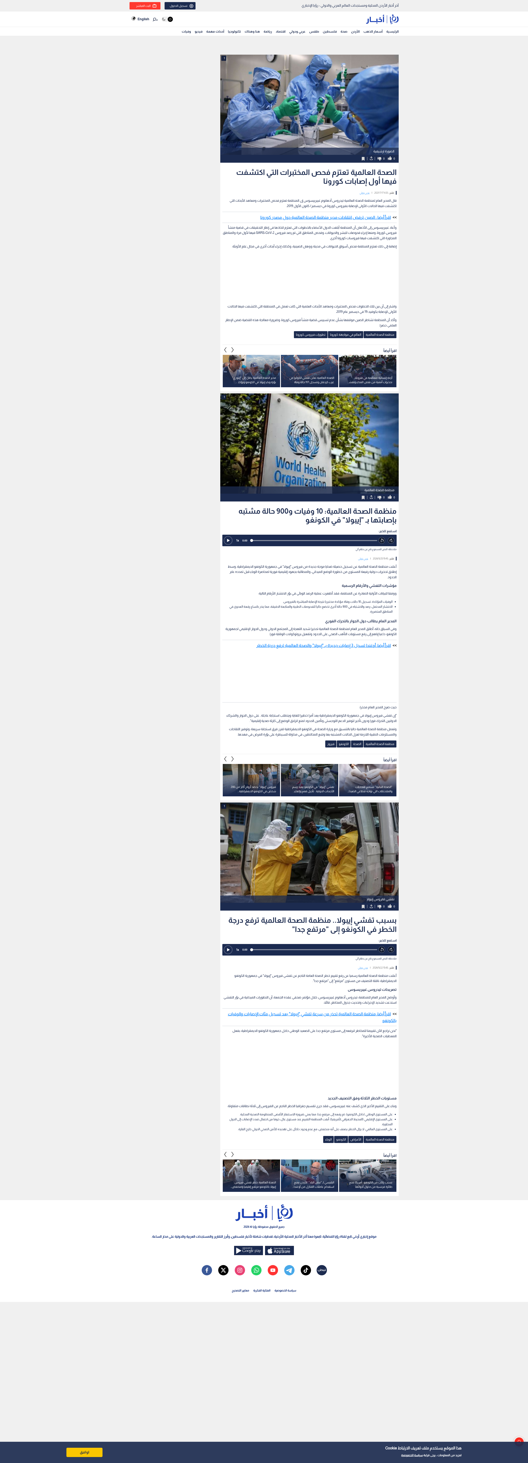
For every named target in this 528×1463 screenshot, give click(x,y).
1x (237, 540)
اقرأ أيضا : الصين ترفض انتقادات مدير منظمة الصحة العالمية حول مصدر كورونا (325, 217)
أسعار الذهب (373, 31)
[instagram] (240, 1270)
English (143, 19)
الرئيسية (392, 31)
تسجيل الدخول (178, 5)
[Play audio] (228, 540)
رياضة (268, 31)
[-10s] (382, 540)
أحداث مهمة (215, 31)
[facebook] (207, 1270)
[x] (223, 1270)
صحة (344, 31)
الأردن (355, 31)
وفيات (186, 31)
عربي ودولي (297, 31)
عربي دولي (364, 192)
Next (225, 350)
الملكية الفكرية (261, 1290)
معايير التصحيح (240, 1290)
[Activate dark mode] (167, 19)
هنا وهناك (252, 31)
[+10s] (391, 540)
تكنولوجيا (234, 31)
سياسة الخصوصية (412, 1455)
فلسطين (330, 31)
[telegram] (289, 1270)
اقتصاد (280, 31)
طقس (314, 31)
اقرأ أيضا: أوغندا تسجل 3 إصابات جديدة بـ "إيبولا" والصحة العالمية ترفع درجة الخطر (323, 645)
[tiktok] (306, 1270)
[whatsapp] (256, 1270)
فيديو (199, 31)
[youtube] (273, 1270)
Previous (232, 350)
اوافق (84, 1452)
